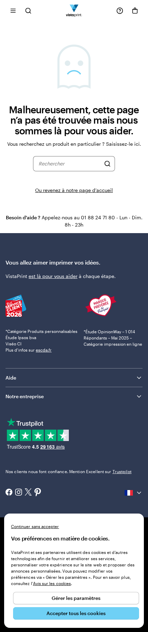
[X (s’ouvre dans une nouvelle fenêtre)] (28, 492)
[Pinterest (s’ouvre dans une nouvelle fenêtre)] (37, 493)
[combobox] (70, 163)
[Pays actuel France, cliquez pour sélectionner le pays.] (133, 493)
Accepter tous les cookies (76, 613)
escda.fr (44, 349)
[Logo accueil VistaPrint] (74, 10)
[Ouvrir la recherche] (28, 10)
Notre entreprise (25, 396)
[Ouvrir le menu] (13, 10)
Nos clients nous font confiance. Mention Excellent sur (68, 471)
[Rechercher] (107, 163)
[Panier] (134, 10)
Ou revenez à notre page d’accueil (74, 190)
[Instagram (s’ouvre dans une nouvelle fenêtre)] (18, 492)
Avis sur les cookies (52, 583)
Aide (11, 378)
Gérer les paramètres (76, 598)
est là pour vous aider (53, 276)
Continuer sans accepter (35, 526)
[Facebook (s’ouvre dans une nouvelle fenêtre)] (9, 492)
